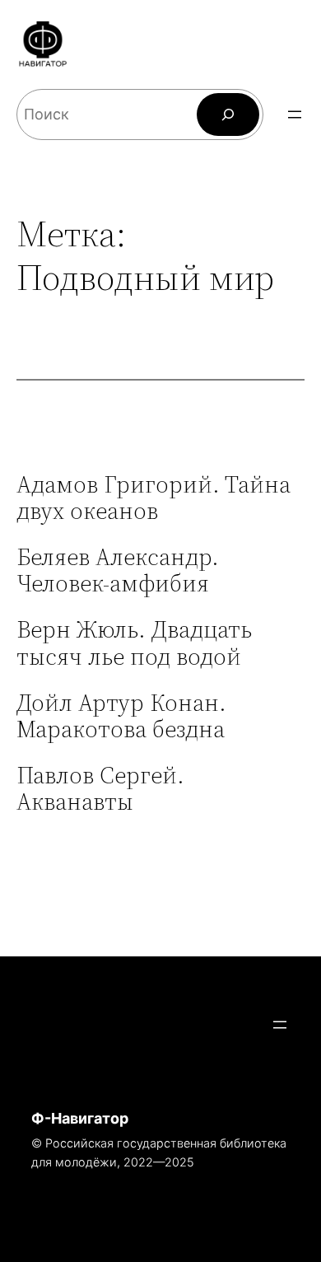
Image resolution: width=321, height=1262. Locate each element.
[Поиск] (228, 114)
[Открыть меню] (295, 114)
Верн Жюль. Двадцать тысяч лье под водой (134, 642)
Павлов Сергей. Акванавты (100, 788)
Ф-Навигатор (79, 1118)
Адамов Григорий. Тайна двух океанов (153, 497)
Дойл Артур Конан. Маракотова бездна (121, 715)
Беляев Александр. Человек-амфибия (117, 570)
